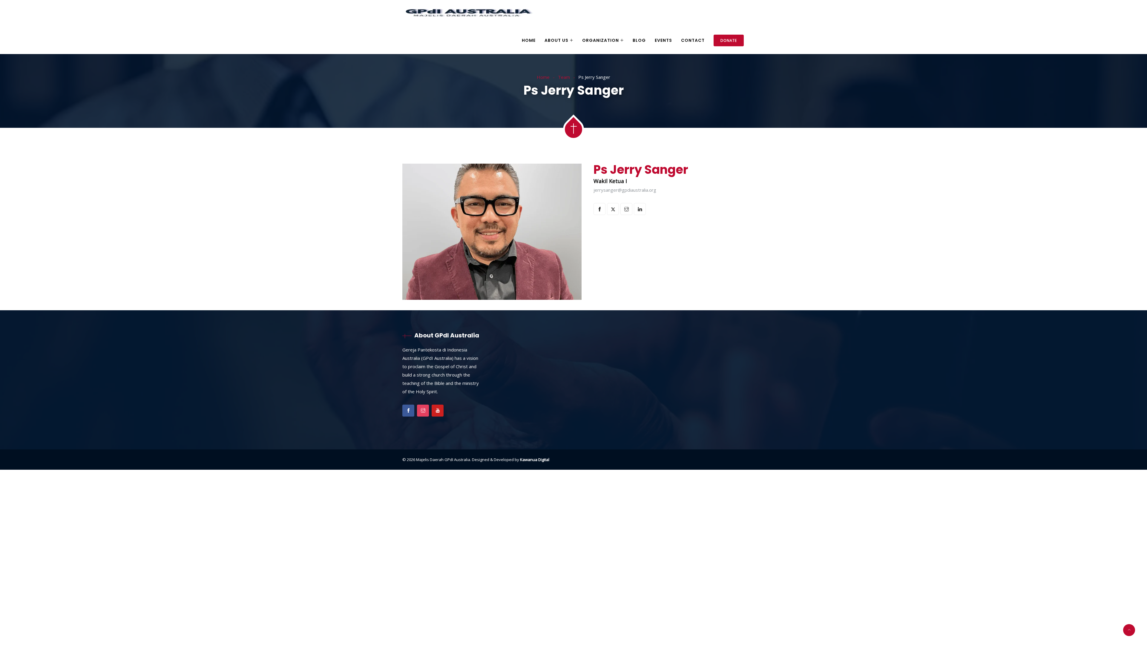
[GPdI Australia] (468, 14)
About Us (556, 40)
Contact (693, 40)
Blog (639, 40)
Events (663, 40)
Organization (600, 40)
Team (564, 77)
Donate (728, 40)
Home (529, 40)
